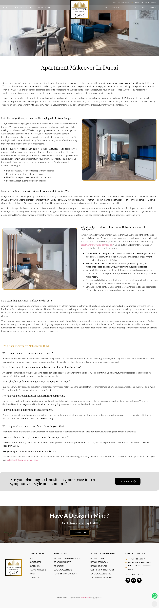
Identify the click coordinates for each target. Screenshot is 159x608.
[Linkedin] (139, 580)
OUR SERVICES (21, 8)
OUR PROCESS (43, 8)
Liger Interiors (85, 598)
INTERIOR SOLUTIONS (102, 553)
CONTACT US (138, 8)
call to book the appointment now (22, 459)
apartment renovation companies (96, 244)
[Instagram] (133, 580)
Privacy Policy (61, 598)
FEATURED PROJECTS (116, 8)
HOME (5, 8)
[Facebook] (127, 580)
